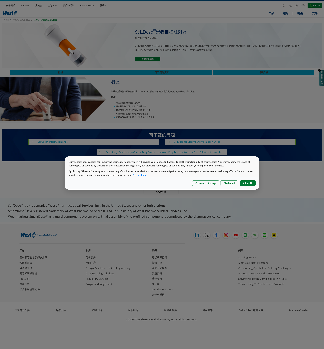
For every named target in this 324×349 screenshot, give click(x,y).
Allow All (247, 183)
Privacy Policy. (140, 174)
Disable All (229, 183)
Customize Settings (205, 183)
